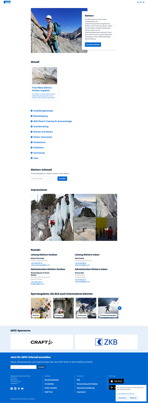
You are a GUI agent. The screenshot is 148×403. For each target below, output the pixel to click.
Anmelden (62, 178)
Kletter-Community (42, 137)
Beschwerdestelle (52, 380)
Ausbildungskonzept (43, 110)
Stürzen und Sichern (43, 131)
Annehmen (122, 398)
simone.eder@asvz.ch (82, 282)
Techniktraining (40, 126)
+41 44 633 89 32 (80, 263)
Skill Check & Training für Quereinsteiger (52, 121)
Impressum (81, 392)
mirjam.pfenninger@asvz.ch (40, 265)
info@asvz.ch (14, 383)
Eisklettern (38, 147)
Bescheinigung (40, 116)
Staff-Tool (49, 392)
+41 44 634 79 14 (36, 282)
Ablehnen (133, 398)
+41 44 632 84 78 (36, 263)
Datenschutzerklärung (86, 388)
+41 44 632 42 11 (80, 280)
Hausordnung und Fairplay (87, 384)
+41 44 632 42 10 (15, 381)
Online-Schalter (51, 388)
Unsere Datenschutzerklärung (125, 393)
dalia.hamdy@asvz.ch (82, 265)
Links (35, 158)
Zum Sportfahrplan (93, 44)
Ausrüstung (39, 152)
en (141, 2)
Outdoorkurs (39, 142)
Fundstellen (49, 384)
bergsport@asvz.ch (37, 284)
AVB (78, 380)
